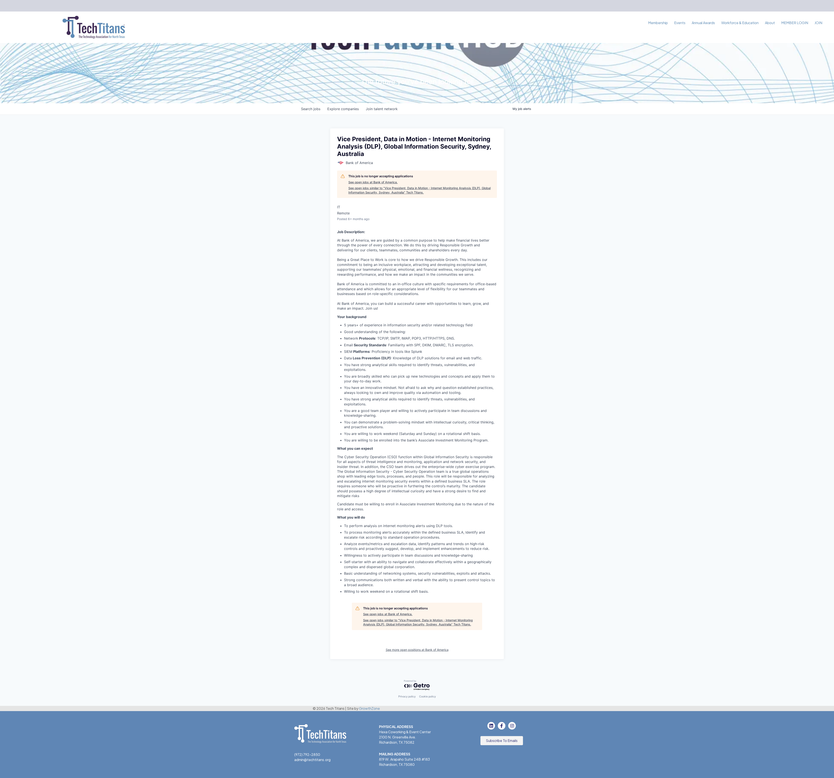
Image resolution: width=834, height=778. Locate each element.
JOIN (818, 22)
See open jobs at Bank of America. (373, 182)
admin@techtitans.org (312, 759)
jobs (310, 109)
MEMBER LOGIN (794, 22)
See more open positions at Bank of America (417, 650)
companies (343, 109)
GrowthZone (369, 708)
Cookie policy (427, 696)
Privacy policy (407, 696)
